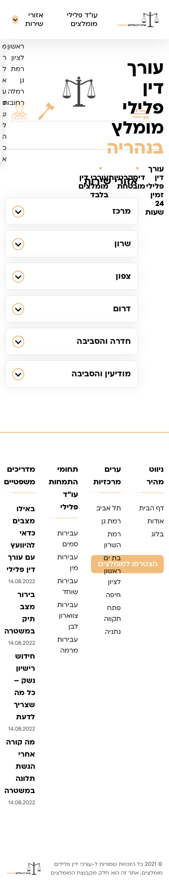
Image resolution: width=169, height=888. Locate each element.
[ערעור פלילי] (18, 97)
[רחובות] (36, 102)
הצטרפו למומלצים (127, 564)
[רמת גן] (36, 74)
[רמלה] (36, 91)
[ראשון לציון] (36, 52)
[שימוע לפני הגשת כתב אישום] (18, 136)
